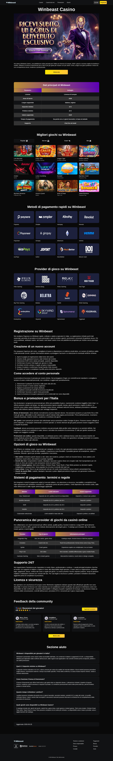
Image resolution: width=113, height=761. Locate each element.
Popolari (22, 140)
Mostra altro (56, 635)
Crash (66, 140)
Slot (88, 140)
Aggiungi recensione (89, 609)
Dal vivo (44, 140)
